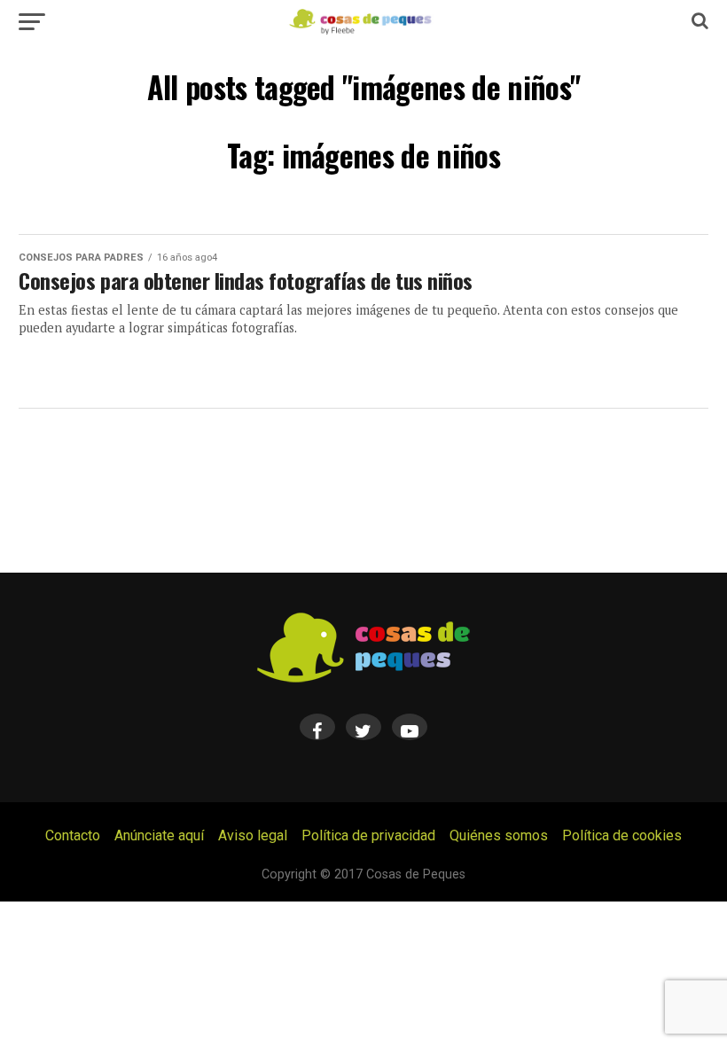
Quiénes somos (498, 835)
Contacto (72, 835)
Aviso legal (252, 835)
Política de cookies (622, 835)
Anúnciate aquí (159, 835)
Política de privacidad (368, 835)
